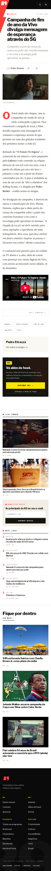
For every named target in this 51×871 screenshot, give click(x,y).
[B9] (5, 2)
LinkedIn (26, 866)
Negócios (32, 839)
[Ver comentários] (29, 68)
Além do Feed (34, 807)
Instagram (7, 866)
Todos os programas (12, 824)
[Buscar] (39, 4)
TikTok (17, 866)
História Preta (9, 848)
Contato (7, 807)
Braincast (7, 829)
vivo (19, 330)
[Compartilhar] (36, 68)
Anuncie (6, 812)
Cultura (31, 829)
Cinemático (8, 834)
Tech (30, 843)
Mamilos (7, 839)
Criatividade (22, 324)
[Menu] (45, 4)
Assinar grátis (25, 521)
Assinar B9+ (25, 385)
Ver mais (8, 618)
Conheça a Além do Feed (25, 391)
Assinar (31, 802)
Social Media (34, 834)
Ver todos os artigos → (17, 347)
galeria (8, 330)
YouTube (36, 866)
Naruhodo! (8, 843)
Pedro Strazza (17, 68)
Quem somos (9, 802)
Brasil (13, 14)
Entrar (31, 812)
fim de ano (39, 324)
